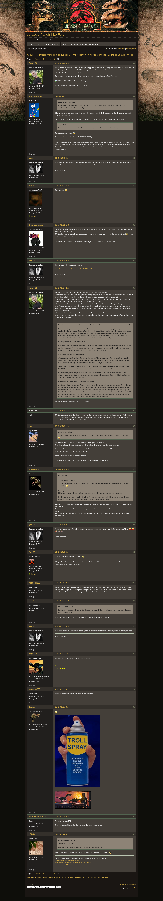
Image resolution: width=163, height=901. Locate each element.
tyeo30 (32, 158)
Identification (93, 44)
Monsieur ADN (35, 96)
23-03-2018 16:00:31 (62, 689)
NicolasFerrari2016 (37, 817)
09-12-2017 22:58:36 (62, 469)
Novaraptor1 (34, 469)
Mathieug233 (34, 583)
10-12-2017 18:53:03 (62, 552)
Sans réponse (131, 49)
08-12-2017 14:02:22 (62, 288)
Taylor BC (33, 63)
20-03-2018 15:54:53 (62, 654)
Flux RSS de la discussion (127, 885)
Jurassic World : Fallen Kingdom (53, 55)
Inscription (83, 44)
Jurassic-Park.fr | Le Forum (47, 34)
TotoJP (32, 552)
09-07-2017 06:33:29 (62, 96)
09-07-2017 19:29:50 (62, 260)
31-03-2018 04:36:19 (62, 834)
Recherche (74, 44)
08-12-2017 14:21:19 (62, 410)
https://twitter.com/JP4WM (63, 865)
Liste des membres (53, 44)
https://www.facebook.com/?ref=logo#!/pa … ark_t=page (73, 862)
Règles (65, 44)
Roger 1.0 (33, 654)
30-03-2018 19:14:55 (62, 816)
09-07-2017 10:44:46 (62, 185)
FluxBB (133, 888)
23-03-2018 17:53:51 (62, 707)
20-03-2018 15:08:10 (62, 626)
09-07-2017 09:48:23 (62, 158)
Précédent (37, 59)
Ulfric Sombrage (36, 225)
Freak (31, 601)
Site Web (34, 216)
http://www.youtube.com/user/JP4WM (67, 860)
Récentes (121, 49)
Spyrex (32, 707)
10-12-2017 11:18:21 (62, 524)
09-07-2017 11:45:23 (62, 225)
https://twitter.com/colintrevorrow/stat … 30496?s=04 (73, 269)
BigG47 (32, 186)
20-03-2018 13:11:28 (62, 601)
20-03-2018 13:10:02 (62, 583)
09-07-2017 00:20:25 (62, 63)
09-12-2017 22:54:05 (62, 426)
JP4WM (32, 834)
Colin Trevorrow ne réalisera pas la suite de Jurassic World (103, 55)
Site (31, 44)
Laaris (31, 426)
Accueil (40, 44)
